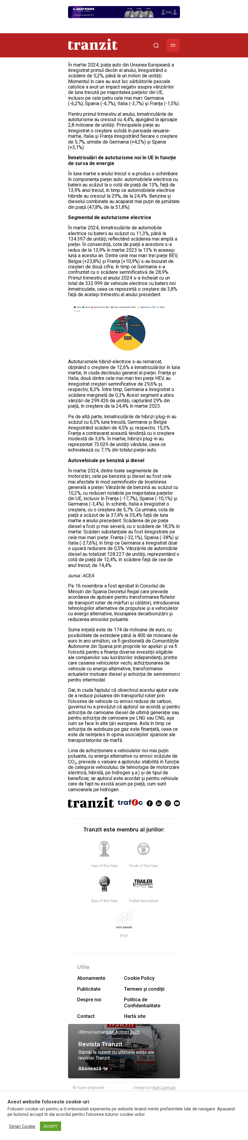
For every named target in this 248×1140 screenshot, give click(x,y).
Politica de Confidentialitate (142, 1002)
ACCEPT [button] (50, 1126)
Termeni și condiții (144, 989)
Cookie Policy (139, 978)
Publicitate (88, 989)
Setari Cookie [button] (22, 1126)
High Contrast (163, 1087)
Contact (86, 1016)
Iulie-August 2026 (123, 1032)
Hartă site (134, 1016)
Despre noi (89, 999)
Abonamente (91, 978)
